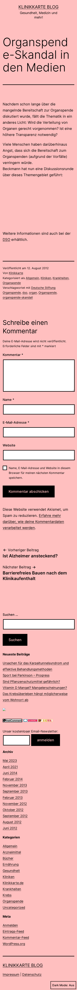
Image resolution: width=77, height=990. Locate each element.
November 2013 (15, 785)
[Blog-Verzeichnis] (30, 720)
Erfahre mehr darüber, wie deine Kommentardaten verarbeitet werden (33, 521)
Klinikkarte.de (13, 883)
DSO (6, 239)
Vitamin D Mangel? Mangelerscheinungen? (35, 688)
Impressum (11, 974)
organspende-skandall (18, 297)
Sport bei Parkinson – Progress (26, 675)
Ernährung (11, 864)
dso (24, 292)
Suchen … (10, 614)
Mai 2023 (10, 760)
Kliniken (46, 278)
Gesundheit (11, 871)
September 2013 (15, 791)
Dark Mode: (60, 985)
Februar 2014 (13, 779)
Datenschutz (32, 974)
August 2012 (12, 822)
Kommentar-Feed (16, 937)
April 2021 (10, 767)
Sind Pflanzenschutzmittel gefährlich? (31, 681)
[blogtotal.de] (45, 720)
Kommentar (13, 355)
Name (8, 400)
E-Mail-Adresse (16, 422)
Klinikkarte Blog (38, 7)
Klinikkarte (16, 273)
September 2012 (15, 816)
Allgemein (32, 278)
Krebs (7, 895)
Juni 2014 (10, 773)
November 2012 (15, 804)
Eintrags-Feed (13, 931)
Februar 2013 (13, 797)
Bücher (8, 858)
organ (33, 292)
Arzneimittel (12, 852)
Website (9, 445)
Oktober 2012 (13, 810)
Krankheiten (61, 278)
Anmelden (10, 925)
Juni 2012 (10, 828)
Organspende (12, 283)
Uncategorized (14, 907)
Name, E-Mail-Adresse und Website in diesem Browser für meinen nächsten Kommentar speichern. (39, 472)
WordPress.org (14, 944)
